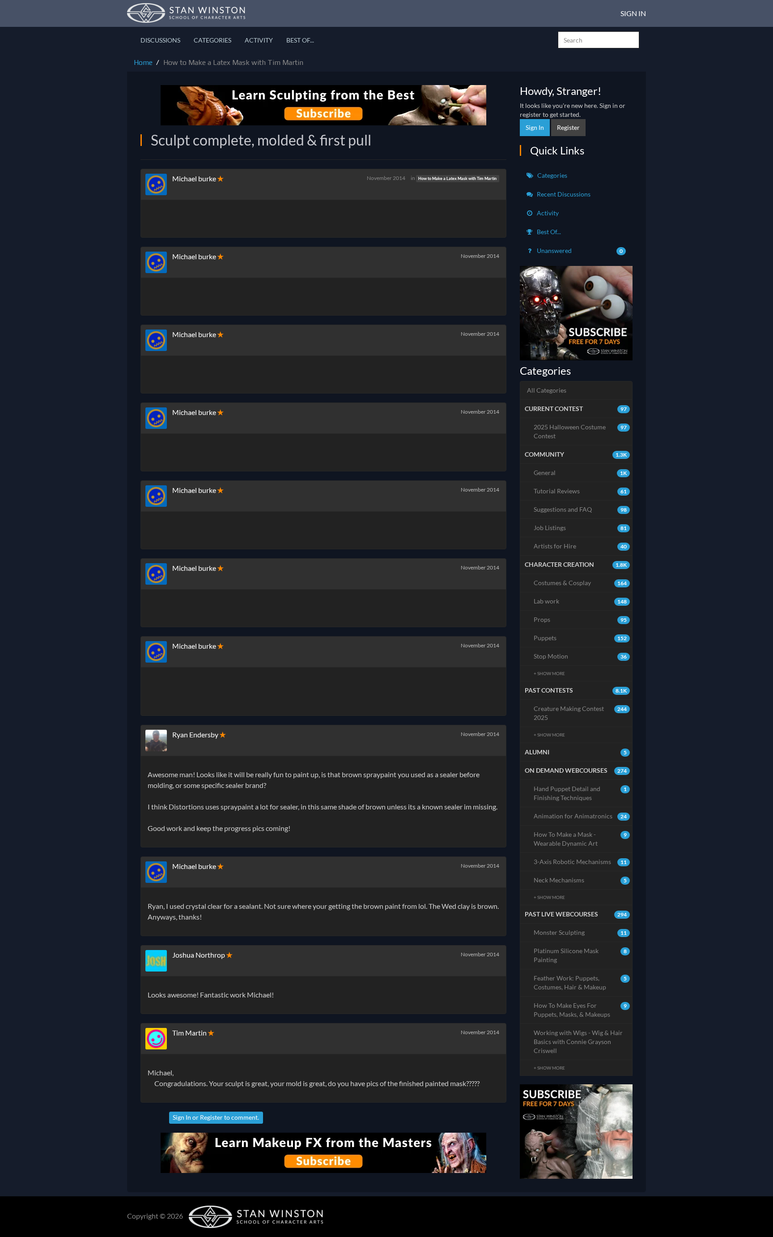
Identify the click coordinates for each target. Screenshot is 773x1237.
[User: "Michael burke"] (158, 184)
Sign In (633, 13)
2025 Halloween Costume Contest (580, 431)
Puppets (580, 638)
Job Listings (580, 527)
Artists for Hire (580, 546)
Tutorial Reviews (580, 491)
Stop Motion (580, 656)
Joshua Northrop (198, 954)
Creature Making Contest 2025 (580, 713)
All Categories (546, 390)
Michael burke (194, 178)
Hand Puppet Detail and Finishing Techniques (580, 793)
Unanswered (579, 250)
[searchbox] (598, 39)
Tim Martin (189, 1032)
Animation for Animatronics (580, 816)
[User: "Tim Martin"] (158, 1038)
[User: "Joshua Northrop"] (158, 961)
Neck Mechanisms (580, 880)
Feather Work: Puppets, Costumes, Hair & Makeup (580, 982)
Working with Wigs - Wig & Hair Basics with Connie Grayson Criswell (578, 1041)
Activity (259, 40)
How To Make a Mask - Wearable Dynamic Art (580, 838)
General (580, 472)
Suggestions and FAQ (580, 509)
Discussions (160, 40)
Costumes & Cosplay (580, 582)
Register (211, 1117)
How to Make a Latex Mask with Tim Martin (457, 178)
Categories (212, 40)
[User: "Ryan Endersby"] (158, 740)
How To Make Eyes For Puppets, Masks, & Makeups (580, 1010)
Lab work (580, 601)
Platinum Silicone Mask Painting (580, 955)
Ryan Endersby (195, 734)
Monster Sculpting (580, 932)
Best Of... (300, 40)
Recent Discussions (562, 194)
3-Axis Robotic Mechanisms (580, 861)
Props (580, 619)
